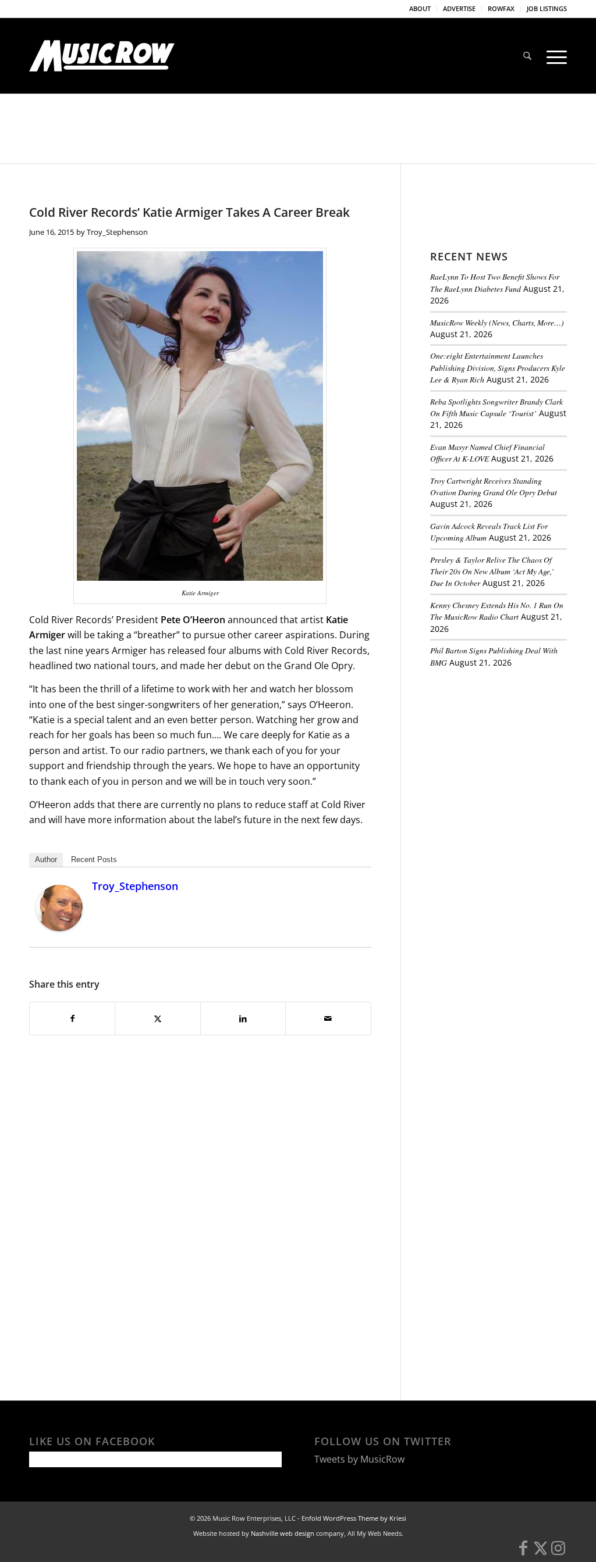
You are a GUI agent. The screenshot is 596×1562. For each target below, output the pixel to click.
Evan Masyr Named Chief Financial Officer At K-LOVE (487, 452)
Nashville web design (282, 1533)
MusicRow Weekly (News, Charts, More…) (497, 322)
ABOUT (420, 8)
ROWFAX (501, 8)
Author (46, 859)
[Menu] (553, 56)
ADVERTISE (459, 8)
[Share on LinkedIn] (243, 1018)
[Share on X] (157, 1018)
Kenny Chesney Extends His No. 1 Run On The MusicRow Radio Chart (496, 610)
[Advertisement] (513, 757)
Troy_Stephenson (117, 232)
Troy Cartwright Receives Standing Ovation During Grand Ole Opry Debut (493, 486)
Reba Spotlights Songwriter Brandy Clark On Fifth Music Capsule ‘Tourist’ (496, 407)
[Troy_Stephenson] (59, 927)
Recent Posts (94, 859)
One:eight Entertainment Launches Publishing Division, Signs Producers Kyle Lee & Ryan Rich (497, 367)
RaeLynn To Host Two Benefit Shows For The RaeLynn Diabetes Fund (494, 282)
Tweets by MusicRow (359, 1459)
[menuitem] (420, 9)
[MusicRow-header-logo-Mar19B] (102, 56)
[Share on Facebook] (72, 1018)
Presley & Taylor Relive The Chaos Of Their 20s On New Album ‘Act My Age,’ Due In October (492, 571)
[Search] (527, 56)
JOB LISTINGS (547, 8)
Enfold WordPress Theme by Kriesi (353, 1518)
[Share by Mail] (328, 1018)
